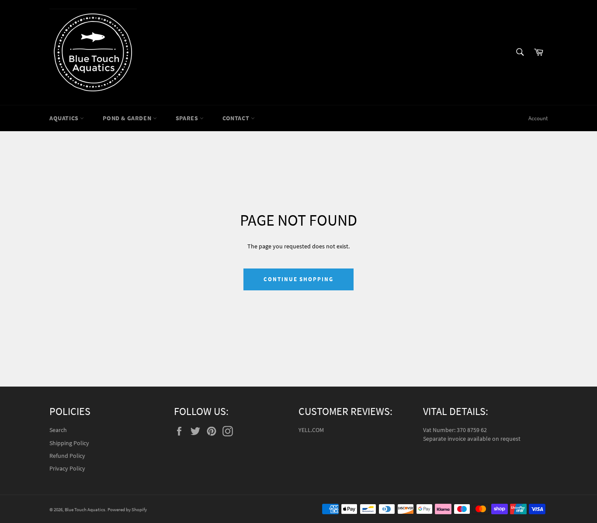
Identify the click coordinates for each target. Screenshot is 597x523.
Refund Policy (67, 456)
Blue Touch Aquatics (85, 509)
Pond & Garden (128, 118)
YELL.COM (311, 430)
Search (58, 430)
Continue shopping (298, 279)
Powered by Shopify (127, 509)
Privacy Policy (67, 468)
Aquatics (64, 118)
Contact (236, 118)
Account (538, 118)
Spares (188, 118)
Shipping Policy (69, 443)
